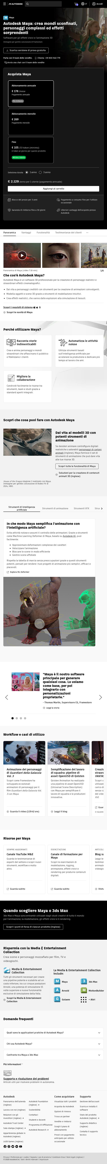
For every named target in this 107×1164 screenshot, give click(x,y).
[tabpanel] (49, 582)
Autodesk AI (69, 536)
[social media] (12, 1146)
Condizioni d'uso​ (58, 1157)
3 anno (46, 172)
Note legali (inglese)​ (75, 1157)
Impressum (43, 1159)
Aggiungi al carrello (53, 188)
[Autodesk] (16, 4)
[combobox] (43, 4)
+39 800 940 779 (52, 58)
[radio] (31, 94)
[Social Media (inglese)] (12, 1146)
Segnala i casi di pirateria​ (40, 1157)
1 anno (33, 172)
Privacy (6, 1157)
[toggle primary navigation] (6, 4)
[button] (53, 1033)
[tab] (22, 255)
